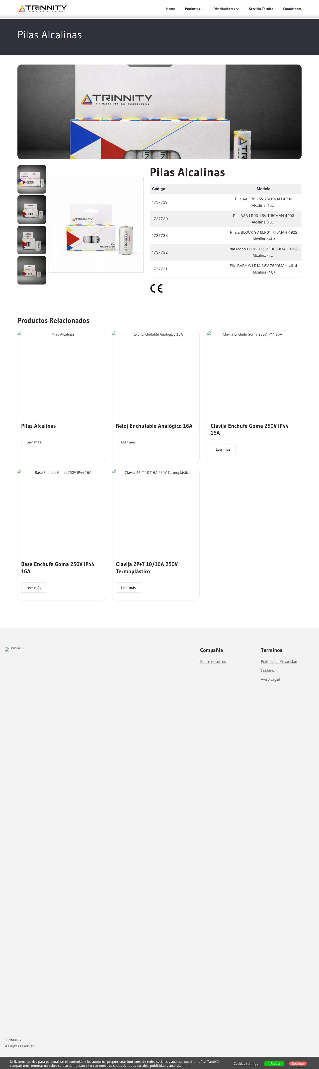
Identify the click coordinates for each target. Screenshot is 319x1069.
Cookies (267, 670)
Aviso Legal (270, 679)
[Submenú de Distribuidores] (237, 8)
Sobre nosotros (213, 661)
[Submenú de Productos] (202, 8)
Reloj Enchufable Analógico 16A (154, 426)
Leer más (33, 442)
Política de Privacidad (279, 661)
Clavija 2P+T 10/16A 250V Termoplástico (147, 568)
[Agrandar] (39, 171)
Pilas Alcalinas (38, 426)
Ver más (188, 1065)
